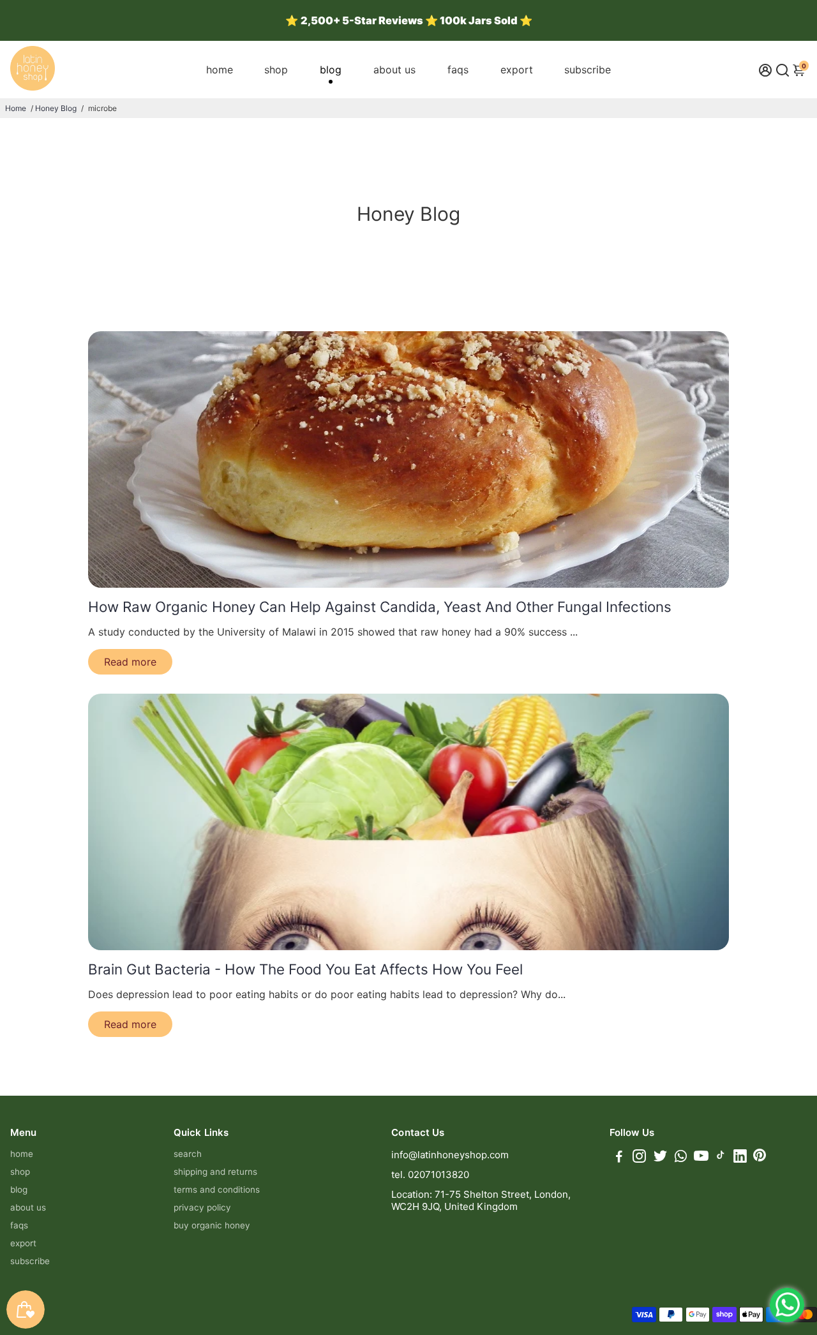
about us (394, 69)
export (516, 69)
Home (15, 108)
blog (330, 69)
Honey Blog (56, 108)
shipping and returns (215, 1172)
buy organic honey (212, 1225)
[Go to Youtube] (701, 1158)
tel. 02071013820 (430, 1174)
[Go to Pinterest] (759, 1158)
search (188, 1154)
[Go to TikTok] (720, 1158)
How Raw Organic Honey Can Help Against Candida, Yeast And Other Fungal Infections (379, 606)
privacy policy (202, 1207)
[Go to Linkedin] (740, 1158)
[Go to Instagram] (639, 1158)
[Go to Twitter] (660, 1158)
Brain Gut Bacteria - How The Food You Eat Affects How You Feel (305, 969)
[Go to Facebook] (619, 1158)
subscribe (587, 69)
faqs (457, 69)
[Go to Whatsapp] (680, 1158)
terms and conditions (217, 1189)
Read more (130, 661)
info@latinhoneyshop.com (450, 1155)
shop (276, 69)
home (219, 69)
